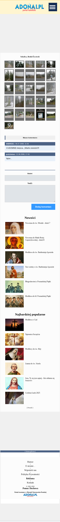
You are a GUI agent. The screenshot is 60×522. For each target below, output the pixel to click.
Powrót (30, 408)
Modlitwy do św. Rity (33, 349)
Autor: (30, 173)
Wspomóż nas (30, 470)
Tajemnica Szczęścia (32, 334)
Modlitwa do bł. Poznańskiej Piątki (38, 296)
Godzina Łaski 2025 (32, 393)
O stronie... (30, 466)
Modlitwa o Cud (31, 320)
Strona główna (30, 451)
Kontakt (30, 483)
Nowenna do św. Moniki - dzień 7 (37, 223)
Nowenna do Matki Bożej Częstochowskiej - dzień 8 (34, 239)
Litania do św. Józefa (32, 364)
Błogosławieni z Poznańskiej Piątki (38, 281)
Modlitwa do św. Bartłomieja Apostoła (39, 252)
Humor (30, 462)
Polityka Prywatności (30, 474)
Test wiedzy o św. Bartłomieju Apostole (39, 267)
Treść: (30, 183)
